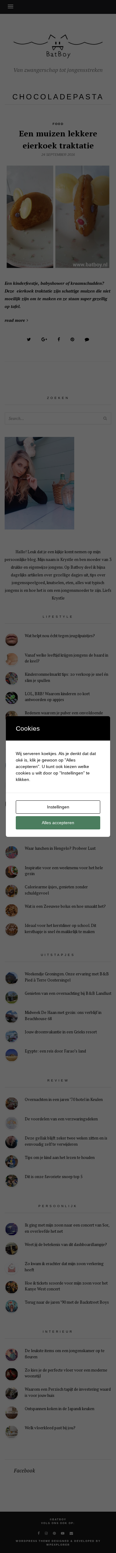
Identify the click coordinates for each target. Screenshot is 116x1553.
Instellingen (58, 806)
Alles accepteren (58, 822)
